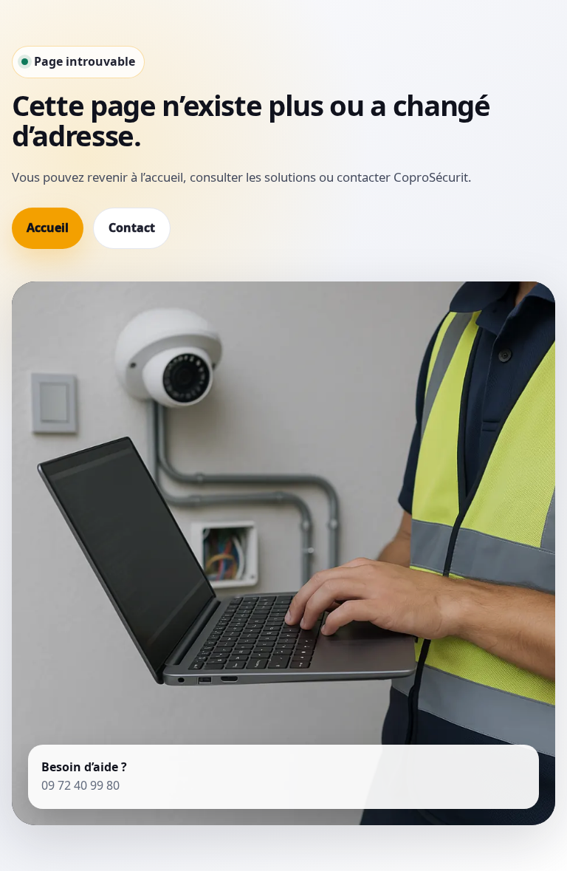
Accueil (48, 227)
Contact (132, 227)
